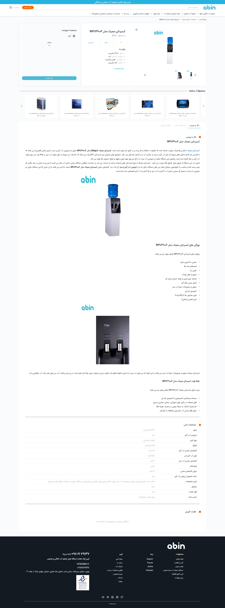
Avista (150, 566)
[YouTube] (103, 597)
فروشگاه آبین (202, 19)
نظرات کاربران (166, 125)
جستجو (26, 7)
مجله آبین (119, 559)
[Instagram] (117, 597)
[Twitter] (122, 597)
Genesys (149, 570)
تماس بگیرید (49, 78)
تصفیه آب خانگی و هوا (189, 19)
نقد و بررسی (194, 125)
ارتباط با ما (16, 7)
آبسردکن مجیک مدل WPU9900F (169, 19)
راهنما (120, 581)
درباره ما (119, 562)
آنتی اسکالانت (178, 562)
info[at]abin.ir (83, 564)
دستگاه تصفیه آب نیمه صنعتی (173, 570)
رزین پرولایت (179, 577)
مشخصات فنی (180, 125)
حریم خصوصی (117, 574)
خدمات (120, 577)
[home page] (208, 7)
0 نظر (106, 42)
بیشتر (49, 42)
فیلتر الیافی (179, 559)
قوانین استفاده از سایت (114, 570)
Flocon (150, 562)
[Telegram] (108, 597)
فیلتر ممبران (179, 566)
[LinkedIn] (112, 597)
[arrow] (145, 75)
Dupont (150, 559)
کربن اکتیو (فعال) (177, 574)
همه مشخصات (119, 68)
